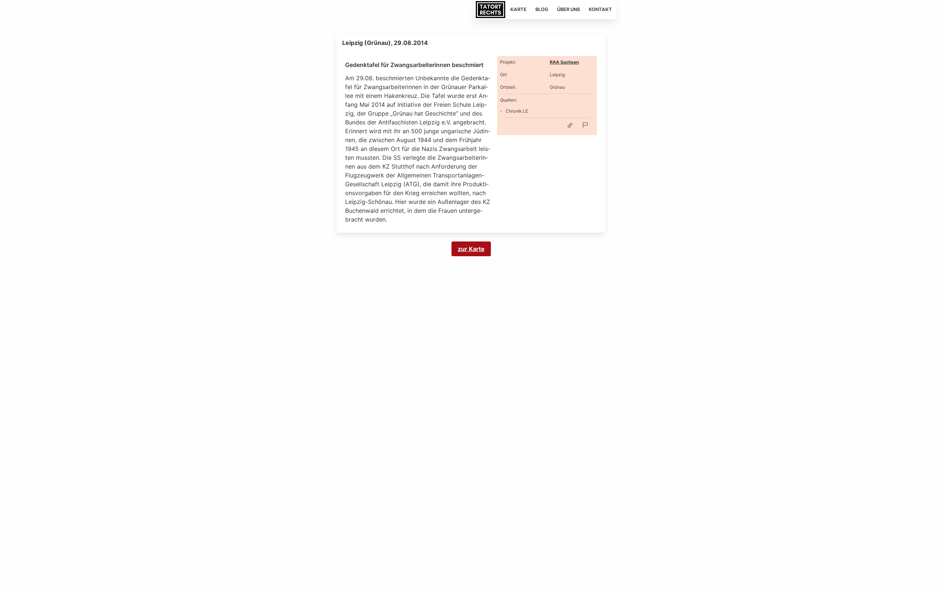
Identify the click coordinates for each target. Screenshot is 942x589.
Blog (541, 9)
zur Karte (471, 249)
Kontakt (600, 9)
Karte (518, 9)
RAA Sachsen (564, 62)
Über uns (568, 9)
